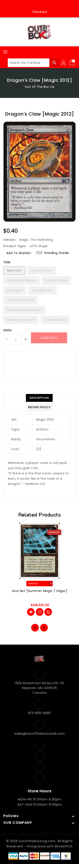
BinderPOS (64, 846)
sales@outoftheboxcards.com (39, 733)
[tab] (39, 398)
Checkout (39, 12)
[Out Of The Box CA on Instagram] (35, 5)
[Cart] (72, 62)
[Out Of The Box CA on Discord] (52, 5)
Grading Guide (56, 252)
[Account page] (63, 62)
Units (7, 330)
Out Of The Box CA (39, 87)
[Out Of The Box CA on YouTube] (43, 5)
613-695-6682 (39, 713)
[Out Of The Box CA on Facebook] (27, 5)
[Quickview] (31, 612)
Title (7, 262)
